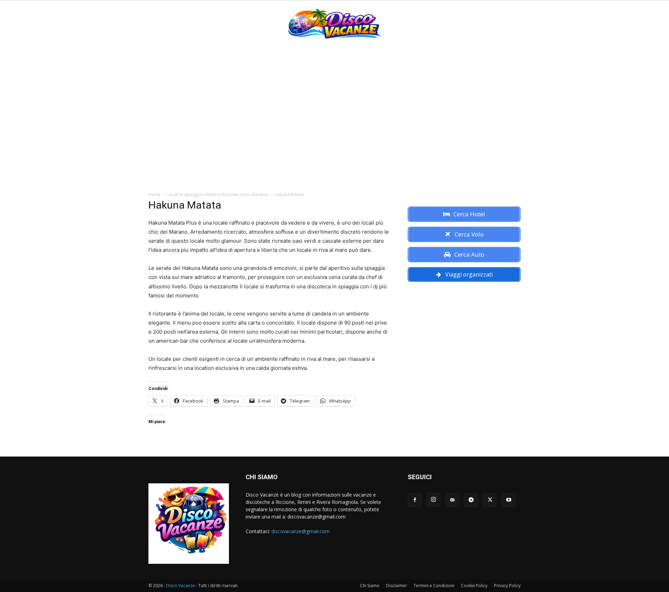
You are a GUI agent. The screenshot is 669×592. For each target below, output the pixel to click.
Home (154, 194)
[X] (490, 500)
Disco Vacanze (180, 586)
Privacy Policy (507, 586)
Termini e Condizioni (434, 586)
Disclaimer (396, 586)
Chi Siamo (369, 586)
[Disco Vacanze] (334, 23)
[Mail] (452, 500)
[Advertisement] (334, 98)
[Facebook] (415, 500)
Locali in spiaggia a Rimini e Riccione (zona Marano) (217, 194)
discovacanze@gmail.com (300, 531)
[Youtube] (509, 500)
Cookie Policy (474, 586)
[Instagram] (433, 500)
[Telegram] (471, 500)
